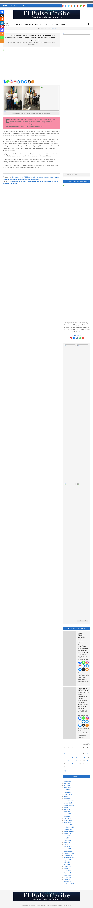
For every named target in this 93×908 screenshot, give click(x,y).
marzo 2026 (67, 792)
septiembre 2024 (69, 831)
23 (88, 760)
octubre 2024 (68, 829)
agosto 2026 (67, 781)
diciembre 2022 (68, 877)
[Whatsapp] (8, 81)
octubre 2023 (68, 855)
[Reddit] (2, 19)
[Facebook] (4, 81)
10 (64, 757)
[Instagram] (11, 81)
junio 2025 (67, 812)
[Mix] (2, 34)
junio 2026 (67, 785)
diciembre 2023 (68, 851)
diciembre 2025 (68, 798)
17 (64, 760)
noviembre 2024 (69, 827)
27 (76, 763)
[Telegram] (22, 81)
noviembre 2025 (69, 801)
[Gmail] (15, 81)
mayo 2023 (67, 866)
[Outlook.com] (18, 81)
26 (72, 763)
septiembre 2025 (69, 805)
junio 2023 (67, 864)
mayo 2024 (67, 840)
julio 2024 (67, 836)
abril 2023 (67, 868)
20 (76, 760)
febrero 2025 (68, 820)
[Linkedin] (2, 23)
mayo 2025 (67, 814)
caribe (46, 43)
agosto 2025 (67, 807)
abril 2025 (67, 816)
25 (68, 763)
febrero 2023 (68, 873)
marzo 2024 (67, 844)
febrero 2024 (68, 847)
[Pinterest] (2, 26)
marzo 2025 (67, 818)
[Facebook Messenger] (25, 81)
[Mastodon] (2, 30)
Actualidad (40, 43)
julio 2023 (67, 862)
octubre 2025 (68, 803)
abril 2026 (67, 790)
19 (72, 760)
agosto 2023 (67, 860)
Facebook (53, 28)
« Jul (64, 771)
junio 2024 (67, 838)
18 (68, 760)
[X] (29, 81)
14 (80, 757)
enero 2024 (67, 849)
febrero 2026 (68, 794)
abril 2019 (67, 879)
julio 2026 (67, 783)
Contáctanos (76, 335)
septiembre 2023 (69, 858)
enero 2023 (67, 875)
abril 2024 (67, 842)
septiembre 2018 (69, 884)
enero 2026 (67, 796)
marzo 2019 (67, 882)
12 (72, 757)
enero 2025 (67, 823)
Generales (31, 44)
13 (76, 757)
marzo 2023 (67, 871)
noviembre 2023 (69, 853)
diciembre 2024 (68, 825)
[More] (32, 81)
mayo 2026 (67, 788)
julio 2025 (67, 809)
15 (84, 757)
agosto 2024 (67, 833)
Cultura (52, 43)
